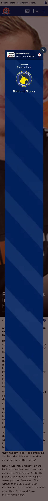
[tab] (39, 55)
